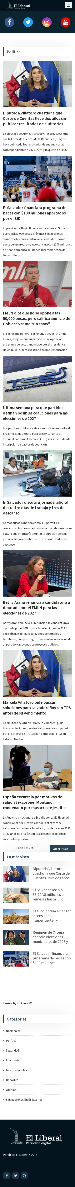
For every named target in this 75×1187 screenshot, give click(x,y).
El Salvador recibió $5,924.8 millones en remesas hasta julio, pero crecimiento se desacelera (49, 899)
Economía (12, 1060)
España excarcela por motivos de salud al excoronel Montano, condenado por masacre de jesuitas (34, 802)
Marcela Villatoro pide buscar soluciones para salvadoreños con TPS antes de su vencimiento (37, 707)
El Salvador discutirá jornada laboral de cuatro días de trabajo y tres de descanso (35, 507)
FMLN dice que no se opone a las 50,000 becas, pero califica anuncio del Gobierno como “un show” (37, 318)
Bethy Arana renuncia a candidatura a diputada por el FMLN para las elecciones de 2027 (36, 607)
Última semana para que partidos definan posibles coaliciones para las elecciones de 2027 (35, 413)
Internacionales (16, 1070)
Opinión (11, 1090)
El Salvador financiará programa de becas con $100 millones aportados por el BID (34, 213)
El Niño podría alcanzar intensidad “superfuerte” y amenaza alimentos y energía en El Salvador (52, 920)
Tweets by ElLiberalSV (17, 1003)
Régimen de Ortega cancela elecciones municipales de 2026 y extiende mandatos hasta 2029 (50, 941)
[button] (9, 22)
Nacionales (13, 1031)
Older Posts (62, 849)
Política (11, 1040)
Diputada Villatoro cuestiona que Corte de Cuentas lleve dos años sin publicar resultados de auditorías (34, 118)
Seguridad (12, 1050)
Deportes (12, 1080)
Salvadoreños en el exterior (24, 1099)
